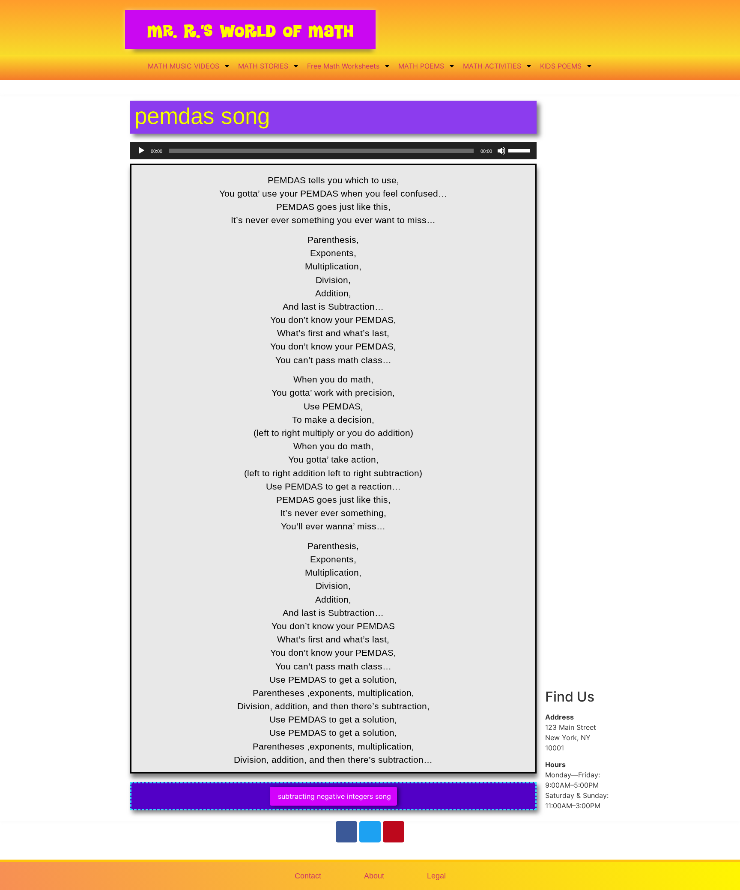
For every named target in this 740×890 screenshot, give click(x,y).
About (374, 876)
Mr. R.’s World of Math (250, 31)
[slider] (520, 150)
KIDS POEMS (561, 66)
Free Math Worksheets (343, 66)
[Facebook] (346, 831)
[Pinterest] (393, 831)
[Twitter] (370, 831)
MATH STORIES (263, 66)
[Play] (141, 150)
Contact (308, 876)
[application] (333, 150)
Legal (436, 876)
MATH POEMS (421, 66)
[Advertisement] (577, 249)
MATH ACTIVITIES (492, 66)
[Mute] (501, 150)
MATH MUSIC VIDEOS (183, 66)
